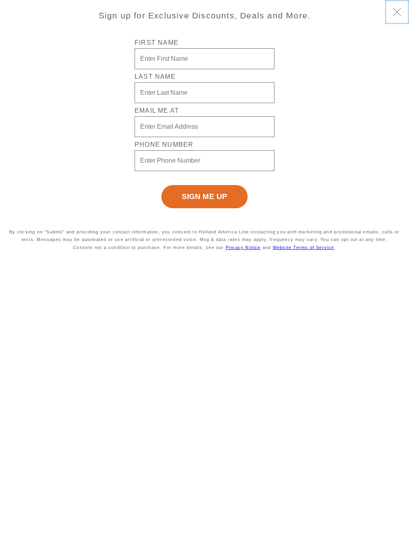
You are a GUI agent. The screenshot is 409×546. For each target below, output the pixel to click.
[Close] (397, 12)
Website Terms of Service (303, 247)
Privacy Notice (243, 247)
